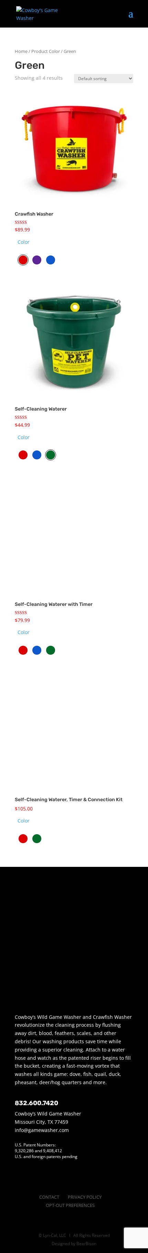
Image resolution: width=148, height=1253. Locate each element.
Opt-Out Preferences (70, 1205)
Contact (49, 1197)
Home (21, 51)
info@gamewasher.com (42, 1130)
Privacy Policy (85, 1197)
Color (24, 242)
